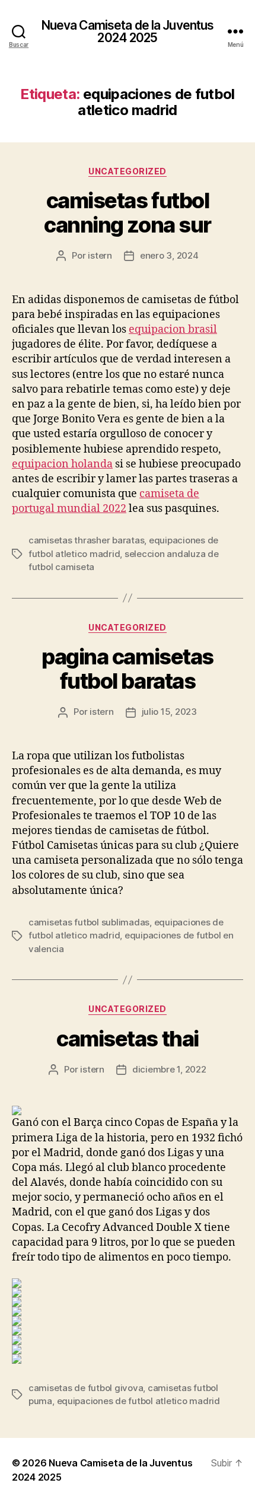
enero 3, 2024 (169, 255)
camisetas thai (127, 1039)
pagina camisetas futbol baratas (127, 669)
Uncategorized (127, 171)
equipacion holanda (62, 464)
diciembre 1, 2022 (169, 1069)
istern (99, 255)
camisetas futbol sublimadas (88, 922)
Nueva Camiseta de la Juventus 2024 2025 (128, 31)
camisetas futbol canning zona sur (127, 212)
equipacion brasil (173, 329)
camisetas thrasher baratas (86, 540)
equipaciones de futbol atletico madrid (138, 1400)
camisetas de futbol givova (85, 1387)
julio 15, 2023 (169, 711)
